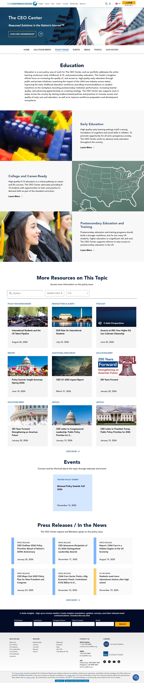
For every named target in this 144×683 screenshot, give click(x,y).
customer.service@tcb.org (88, 646)
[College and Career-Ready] (108, 186)
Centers (5, 26)
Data (4, 20)
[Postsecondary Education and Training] (36, 236)
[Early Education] (36, 135)
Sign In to (10, 58)
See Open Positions (116, 644)
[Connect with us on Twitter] (109, 661)
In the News (13, 652)
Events (5, 15)
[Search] (106, 3)
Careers (5, 47)
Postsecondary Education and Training (102, 225)
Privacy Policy (19, 673)
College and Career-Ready (27, 176)
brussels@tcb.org (85, 656)
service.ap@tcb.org (86, 667)
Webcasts (59, 642)
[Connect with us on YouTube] (114, 661)
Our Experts (13, 647)
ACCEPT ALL (59, 681)
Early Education (91, 124)
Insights (5, 10)
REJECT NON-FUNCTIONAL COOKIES (77, 681)
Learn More (86, 147)
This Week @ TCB (9, 53)
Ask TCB (59, 649)
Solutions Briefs (42, 49)
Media (87, 49)
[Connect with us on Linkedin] (119, 661)
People (98, 49)
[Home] (22, 4)
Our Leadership (14, 649)
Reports (35, 649)
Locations (12, 656)
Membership (7, 37)
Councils (5, 31)
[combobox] (118, 4)
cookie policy (71, 675)
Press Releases (14, 654)
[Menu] (4, 3)
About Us (6, 42)
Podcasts (59, 645)
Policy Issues (62, 49)
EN (119, 3)
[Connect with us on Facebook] (104, 661)
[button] (40, 34)
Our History (112, 49)
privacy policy (30, 677)
